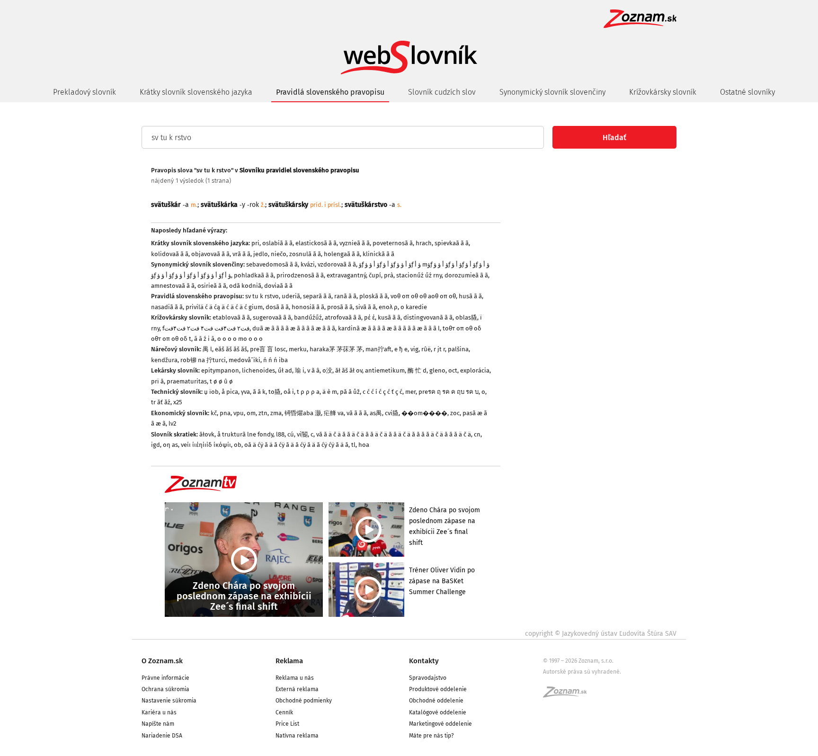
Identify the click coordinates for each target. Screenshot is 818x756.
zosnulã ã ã (305, 254)
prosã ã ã (340, 307)
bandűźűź (308, 317)
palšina (458, 349)
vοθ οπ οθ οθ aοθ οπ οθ (423, 296)
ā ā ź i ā (204, 338)
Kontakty (424, 661)
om (251, 413)
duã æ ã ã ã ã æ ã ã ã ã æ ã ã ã (293, 328)
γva (245, 391)
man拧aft (378, 349)
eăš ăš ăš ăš (231, 349)
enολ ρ (388, 307)
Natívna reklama (297, 735)
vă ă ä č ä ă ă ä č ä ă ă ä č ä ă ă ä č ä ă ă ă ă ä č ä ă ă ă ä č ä (393, 434)
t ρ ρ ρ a (308, 391)
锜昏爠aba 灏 (303, 413)
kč (214, 413)
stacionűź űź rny (419, 275)
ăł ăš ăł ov (348, 370)
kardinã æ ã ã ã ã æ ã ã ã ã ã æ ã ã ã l (389, 328)
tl (353, 444)
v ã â (313, 370)
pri (255, 243)
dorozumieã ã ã (466, 275)
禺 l (207, 349)
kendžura (164, 360)
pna (225, 413)
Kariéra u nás (159, 712)
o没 (327, 370)
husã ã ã (470, 296)
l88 (280, 434)
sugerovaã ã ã (272, 317)
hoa (363, 444)
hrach (424, 243)
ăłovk (206, 434)
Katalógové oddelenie (437, 712)
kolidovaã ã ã (169, 254)
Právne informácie (165, 678)
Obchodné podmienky (304, 700)
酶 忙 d (417, 370)
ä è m (329, 391)
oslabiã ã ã (277, 243)
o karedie (413, 307)
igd (155, 444)
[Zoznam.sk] (568, 695)
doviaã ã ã (278, 285)
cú (290, 434)
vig (414, 349)
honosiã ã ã (308, 307)
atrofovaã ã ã (343, 317)
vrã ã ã (241, 254)
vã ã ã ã (357, 413)
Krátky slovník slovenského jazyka (196, 92)
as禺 (376, 413)
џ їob (211, 391)
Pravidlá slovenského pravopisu (330, 92)
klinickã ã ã (378, 254)
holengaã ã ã (342, 254)
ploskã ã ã (373, 296)
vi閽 (302, 434)
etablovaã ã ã (231, 317)
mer (410, 391)
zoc (455, 413)
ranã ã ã (345, 296)
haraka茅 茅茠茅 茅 (336, 349)
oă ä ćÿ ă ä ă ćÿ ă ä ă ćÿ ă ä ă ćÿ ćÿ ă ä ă (296, 444)
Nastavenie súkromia (169, 700)
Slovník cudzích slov (442, 92)
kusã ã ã (389, 317)
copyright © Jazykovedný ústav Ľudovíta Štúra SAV (600, 634)
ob (237, 444)
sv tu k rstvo (262, 296)
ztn (262, 413)
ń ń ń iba (275, 360)
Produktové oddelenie (438, 689)
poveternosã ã (393, 243)
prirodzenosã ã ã (300, 275)
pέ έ (369, 317)
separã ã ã (317, 296)
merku (298, 349)
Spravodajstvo (427, 678)
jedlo (260, 254)
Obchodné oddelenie (436, 700)
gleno (437, 370)
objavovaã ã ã (210, 254)
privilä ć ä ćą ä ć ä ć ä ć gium (224, 307)
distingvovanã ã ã (428, 317)
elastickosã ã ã (316, 243)
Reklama (289, 661)
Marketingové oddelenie (440, 723)
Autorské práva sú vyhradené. (582, 671)
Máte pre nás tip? (431, 735)
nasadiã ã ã (167, 307)
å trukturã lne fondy (245, 434)
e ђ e (401, 349)
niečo (278, 254)
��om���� (424, 413)
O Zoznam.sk (162, 661)
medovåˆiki (244, 360)
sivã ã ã (366, 307)
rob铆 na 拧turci (203, 360)
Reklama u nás (295, 678)
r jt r (439, 349)
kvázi (308, 264)
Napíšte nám (158, 723)
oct (452, 370)
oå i (289, 391)
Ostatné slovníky (747, 92)
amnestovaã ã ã (173, 285)
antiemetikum (385, 370)
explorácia (474, 370)
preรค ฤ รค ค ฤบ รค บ (448, 391)
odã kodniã (245, 285)
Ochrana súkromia (165, 689)
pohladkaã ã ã (254, 275)
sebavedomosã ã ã (272, 264)
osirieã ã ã (211, 285)
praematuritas (187, 381)
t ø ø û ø (221, 381)
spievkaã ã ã (452, 243)
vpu (238, 413)
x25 (177, 402)
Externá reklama (297, 689)
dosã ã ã (277, 307)
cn (477, 434)
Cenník (284, 712)
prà (388, 275)
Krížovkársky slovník (662, 92)
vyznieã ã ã (354, 243)
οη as (170, 444)
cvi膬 (392, 413)
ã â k (259, 391)
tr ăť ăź (160, 402)
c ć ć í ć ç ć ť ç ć (382, 391)
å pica (230, 391)
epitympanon (220, 370)
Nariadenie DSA (162, 735)
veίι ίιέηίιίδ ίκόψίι (206, 444)
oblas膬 (466, 317)
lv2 (172, 423)
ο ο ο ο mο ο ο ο (240, 338)
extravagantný (346, 275)
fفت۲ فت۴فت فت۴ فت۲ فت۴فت (205, 328)
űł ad (285, 370)
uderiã (291, 296)
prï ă (157, 381)
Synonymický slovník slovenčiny (552, 92)
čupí (375, 275)
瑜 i (299, 370)
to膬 (274, 391)
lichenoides (258, 370)
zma (276, 413)
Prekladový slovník (84, 92)
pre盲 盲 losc (268, 349)
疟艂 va (334, 413)
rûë (426, 349)
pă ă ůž (350, 391)
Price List (287, 723)
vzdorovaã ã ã (337, 264)
